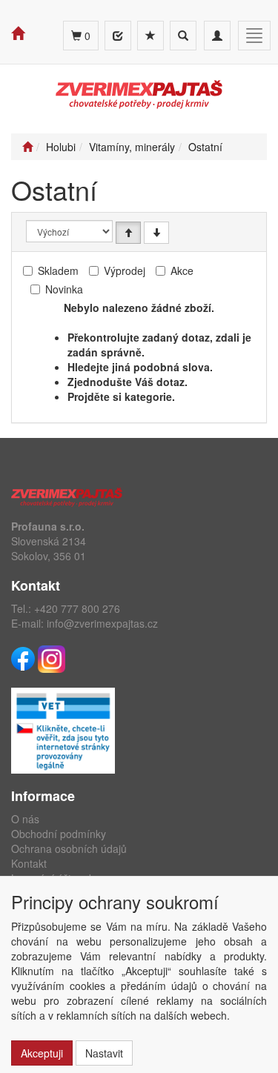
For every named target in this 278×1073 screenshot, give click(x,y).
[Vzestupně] (128, 233)
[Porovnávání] (118, 35)
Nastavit (104, 1053)
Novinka (64, 289)
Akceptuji (42, 1053)
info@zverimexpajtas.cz (102, 623)
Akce (182, 270)
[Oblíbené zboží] (150, 35)
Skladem (58, 270)
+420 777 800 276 (77, 608)
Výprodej (124, 270)
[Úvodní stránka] (27, 146)
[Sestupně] (156, 233)
